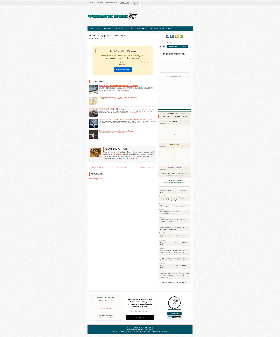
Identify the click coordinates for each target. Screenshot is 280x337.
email (132, 158)
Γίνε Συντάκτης (164, 331)
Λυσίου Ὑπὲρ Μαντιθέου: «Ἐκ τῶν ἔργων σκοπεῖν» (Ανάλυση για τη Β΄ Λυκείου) (172, 199)
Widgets (134, 329)
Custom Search (143, 329)
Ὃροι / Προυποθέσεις (125, 331)
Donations (114, 331)
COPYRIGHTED (174, 313)
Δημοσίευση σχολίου (95, 179)
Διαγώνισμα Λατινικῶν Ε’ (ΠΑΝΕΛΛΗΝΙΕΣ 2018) (173, 243)
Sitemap (128, 329)
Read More (125, 90)
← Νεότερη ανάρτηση (96, 167)
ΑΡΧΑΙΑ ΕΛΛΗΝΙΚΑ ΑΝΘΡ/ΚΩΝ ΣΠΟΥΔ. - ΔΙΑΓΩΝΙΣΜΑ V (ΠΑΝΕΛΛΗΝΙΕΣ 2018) (173, 259)
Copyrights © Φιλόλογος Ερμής (106, 317)
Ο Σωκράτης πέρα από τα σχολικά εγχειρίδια (173, 206)
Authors (99, 3)
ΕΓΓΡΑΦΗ (140, 318)
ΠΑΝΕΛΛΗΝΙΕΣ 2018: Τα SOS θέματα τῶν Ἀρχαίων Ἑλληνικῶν (172, 220)
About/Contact (111, 3)
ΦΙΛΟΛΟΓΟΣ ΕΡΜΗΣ (146, 328)
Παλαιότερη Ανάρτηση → (148, 167)
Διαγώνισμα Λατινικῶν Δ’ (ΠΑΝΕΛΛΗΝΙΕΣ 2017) (173, 267)
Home (91, 3)
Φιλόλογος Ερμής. (116, 154)
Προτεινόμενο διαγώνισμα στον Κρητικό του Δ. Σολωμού (116, 131)
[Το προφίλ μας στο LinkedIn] (172, 36)
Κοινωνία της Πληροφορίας (141, 331)
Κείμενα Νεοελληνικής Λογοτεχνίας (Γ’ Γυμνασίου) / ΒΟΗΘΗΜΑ (118, 97)
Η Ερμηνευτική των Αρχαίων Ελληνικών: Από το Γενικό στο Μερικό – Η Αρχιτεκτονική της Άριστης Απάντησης (174, 275)
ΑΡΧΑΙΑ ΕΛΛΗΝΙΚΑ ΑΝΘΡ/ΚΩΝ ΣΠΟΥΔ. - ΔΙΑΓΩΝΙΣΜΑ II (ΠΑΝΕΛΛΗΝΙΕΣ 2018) (173, 251)
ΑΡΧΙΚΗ (162, 46)
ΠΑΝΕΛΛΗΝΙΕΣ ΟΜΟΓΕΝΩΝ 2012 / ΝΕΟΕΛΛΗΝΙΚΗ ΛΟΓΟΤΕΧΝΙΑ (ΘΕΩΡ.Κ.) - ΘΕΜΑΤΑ (126, 119)
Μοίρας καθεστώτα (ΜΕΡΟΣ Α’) (108, 108)
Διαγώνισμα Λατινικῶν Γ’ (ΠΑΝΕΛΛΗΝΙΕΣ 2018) (173, 191)
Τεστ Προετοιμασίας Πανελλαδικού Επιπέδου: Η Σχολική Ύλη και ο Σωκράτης (174, 228)
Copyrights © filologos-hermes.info (174, 175)
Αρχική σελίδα (121, 167)
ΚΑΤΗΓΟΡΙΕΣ (173, 46)
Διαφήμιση (155, 331)
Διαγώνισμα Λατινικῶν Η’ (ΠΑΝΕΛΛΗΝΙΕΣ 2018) (173, 236)
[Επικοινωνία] (181, 36)
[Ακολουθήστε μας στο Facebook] (167, 36)
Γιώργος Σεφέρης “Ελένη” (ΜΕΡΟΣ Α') (107, 36)
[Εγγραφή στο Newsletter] (176, 36)
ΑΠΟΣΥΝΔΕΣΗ (124, 3)
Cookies (152, 329)
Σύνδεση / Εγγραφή (123, 69)
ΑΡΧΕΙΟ (183, 46)
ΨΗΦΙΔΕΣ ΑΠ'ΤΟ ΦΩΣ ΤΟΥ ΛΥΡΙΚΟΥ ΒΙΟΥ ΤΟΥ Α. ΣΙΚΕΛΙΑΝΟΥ (118, 86)
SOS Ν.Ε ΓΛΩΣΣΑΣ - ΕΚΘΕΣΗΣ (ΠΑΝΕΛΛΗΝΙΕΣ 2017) (169, 212)
